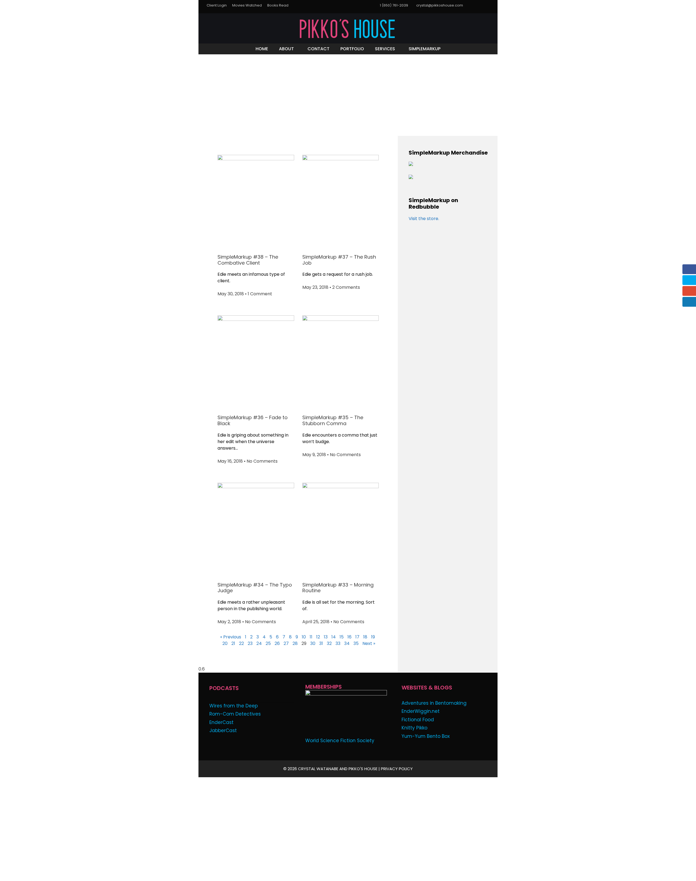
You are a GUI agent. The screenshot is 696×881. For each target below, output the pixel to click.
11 (311, 637)
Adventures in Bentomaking (434, 703)
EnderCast (221, 722)
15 (342, 637)
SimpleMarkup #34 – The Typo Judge (254, 587)
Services (385, 49)
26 (277, 643)
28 (295, 643)
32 (329, 643)
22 (241, 643)
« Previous (230, 637)
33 (337, 643)
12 (318, 637)
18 (365, 637)
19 (373, 637)
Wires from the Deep (233, 706)
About (286, 49)
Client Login (217, 5)
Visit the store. (424, 218)
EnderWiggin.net (421, 711)
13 (326, 637)
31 (321, 643)
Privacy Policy (397, 769)
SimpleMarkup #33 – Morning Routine (338, 587)
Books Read (277, 5)
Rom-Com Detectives (235, 714)
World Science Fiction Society (339, 740)
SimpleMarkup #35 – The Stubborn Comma (332, 420)
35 (356, 643)
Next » (368, 643)
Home (262, 49)
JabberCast (223, 730)
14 (333, 637)
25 (268, 643)
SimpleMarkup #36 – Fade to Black (252, 420)
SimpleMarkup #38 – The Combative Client (247, 259)
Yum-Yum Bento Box (426, 736)
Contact (318, 49)
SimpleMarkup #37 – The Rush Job (339, 259)
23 (250, 643)
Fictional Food (418, 719)
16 (349, 637)
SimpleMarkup (424, 49)
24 (259, 643)
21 (233, 643)
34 (347, 643)
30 (312, 643)
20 (225, 643)
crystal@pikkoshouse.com (439, 5)
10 (304, 637)
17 (357, 637)
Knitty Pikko (414, 728)
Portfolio (352, 49)
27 (286, 643)
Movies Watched (247, 5)
